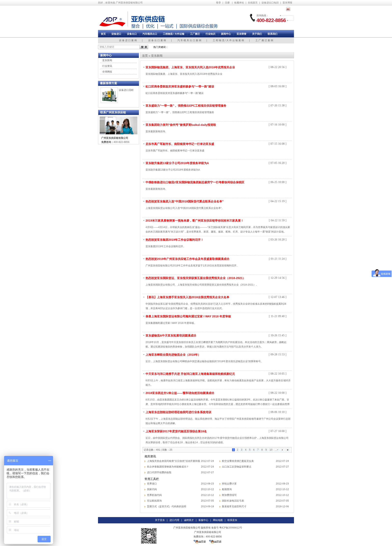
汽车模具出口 (150, 33)
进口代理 (174, 520)
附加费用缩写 (229, 495)
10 (271, 449)
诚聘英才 (189, 520)
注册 (227, 2)
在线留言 (253, 2)
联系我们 (272, 33)
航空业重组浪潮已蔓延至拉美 (238, 461)
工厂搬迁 (195, 33)
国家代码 (152, 489)
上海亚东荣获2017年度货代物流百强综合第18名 (176, 431)
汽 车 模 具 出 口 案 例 (189, 40)
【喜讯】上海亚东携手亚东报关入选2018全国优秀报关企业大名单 (187, 297)
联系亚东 (232, 520)
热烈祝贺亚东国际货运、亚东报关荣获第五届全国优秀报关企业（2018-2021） (195, 278)
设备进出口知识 (270, 2)
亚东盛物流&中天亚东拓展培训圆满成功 (171, 335)
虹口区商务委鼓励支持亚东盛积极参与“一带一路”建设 (180, 86)
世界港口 (152, 483)
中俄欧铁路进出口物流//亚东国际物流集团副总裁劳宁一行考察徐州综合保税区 (195, 182)
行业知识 (210, 33)
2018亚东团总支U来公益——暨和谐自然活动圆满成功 (180, 393)
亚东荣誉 (241, 33)
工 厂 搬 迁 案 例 (264, 40)
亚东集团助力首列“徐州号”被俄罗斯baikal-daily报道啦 (181, 124)
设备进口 (116, 33)
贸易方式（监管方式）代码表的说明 (166, 506)
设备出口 (132, 33)
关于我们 (257, 33)
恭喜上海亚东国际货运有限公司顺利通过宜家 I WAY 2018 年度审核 (188, 316)
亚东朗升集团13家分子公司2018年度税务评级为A (177, 163)
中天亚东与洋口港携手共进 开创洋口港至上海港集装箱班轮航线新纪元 (190, 373)
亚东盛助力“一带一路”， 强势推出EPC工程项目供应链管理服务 (186, 105)
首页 (103, 33)
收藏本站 (239, 2)
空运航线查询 (154, 500)
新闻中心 (226, 33)
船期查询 (227, 489)
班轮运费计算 (229, 483)
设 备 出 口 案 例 (157, 40)
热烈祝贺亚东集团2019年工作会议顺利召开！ (175, 239)
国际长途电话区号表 (233, 500)
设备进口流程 (126, 90)
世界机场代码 (154, 495)
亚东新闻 (107, 60)
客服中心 (203, 520)
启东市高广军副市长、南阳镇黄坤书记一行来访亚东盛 (180, 144)
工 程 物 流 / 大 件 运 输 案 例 (228, 40)
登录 (218, 2)
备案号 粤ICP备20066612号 (226, 527)
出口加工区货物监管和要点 (236, 466)
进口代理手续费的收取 (159, 472)
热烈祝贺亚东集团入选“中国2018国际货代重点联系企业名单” (185, 201)
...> (276, 449)
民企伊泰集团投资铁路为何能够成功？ (168, 466)
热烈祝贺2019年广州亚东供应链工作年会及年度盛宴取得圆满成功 (187, 258)
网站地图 (218, 520)
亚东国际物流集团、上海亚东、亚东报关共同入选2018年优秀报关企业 (190, 67)
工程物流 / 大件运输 (173, 33)
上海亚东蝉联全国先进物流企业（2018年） (173, 354)
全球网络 (107, 71)
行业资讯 (107, 66)
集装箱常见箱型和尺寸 (234, 506)
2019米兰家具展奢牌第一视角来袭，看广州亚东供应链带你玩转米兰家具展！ (195, 220)
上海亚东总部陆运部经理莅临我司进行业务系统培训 (178, 412)
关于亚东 (160, 520)
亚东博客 (287, 2)
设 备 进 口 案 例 (128, 40)
